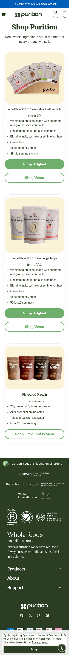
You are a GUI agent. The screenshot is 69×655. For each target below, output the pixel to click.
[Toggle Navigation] (4, 14)
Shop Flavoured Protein (34, 434)
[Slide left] (3, 4)
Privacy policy (40, 642)
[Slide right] (66, 4)
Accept (34, 649)
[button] (56, 12)
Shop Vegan (34, 178)
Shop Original (34, 164)
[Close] (65, 635)
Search (56, 17)
